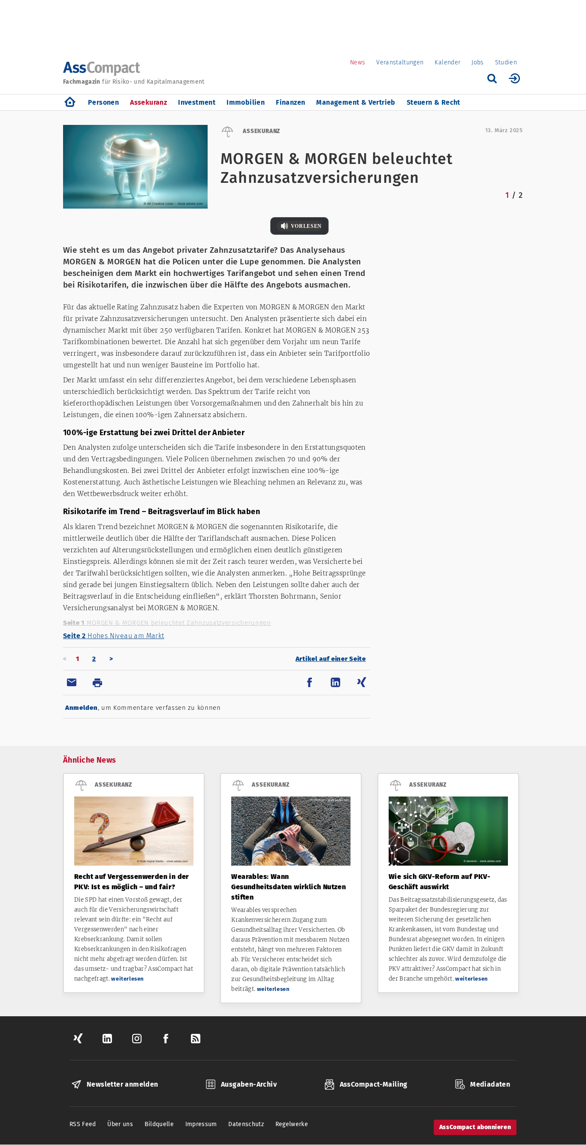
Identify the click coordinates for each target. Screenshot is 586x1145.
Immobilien (246, 102)
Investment (196, 102)
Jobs (477, 62)
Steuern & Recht (433, 102)
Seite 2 (113, 636)
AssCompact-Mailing (374, 1084)
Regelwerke (291, 1124)
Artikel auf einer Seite (331, 659)
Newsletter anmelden (122, 1084)
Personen (103, 102)
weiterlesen (127, 978)
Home (70, 102)
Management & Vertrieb (355, 102)
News (357, 62)
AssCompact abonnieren (475, 1127)
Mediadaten (490, 1084)
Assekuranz (148, 102)
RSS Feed (82, 1124)
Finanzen (290, 102)
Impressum (201, 1124)
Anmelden (81, 708)
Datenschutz (246, 1124)
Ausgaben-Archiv (249, 1084)
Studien (506, 62)
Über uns (120, 1124)
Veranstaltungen (399, 62)
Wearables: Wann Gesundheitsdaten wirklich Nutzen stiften (288, 886)
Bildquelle (159, 1124)
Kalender (447, 62)
